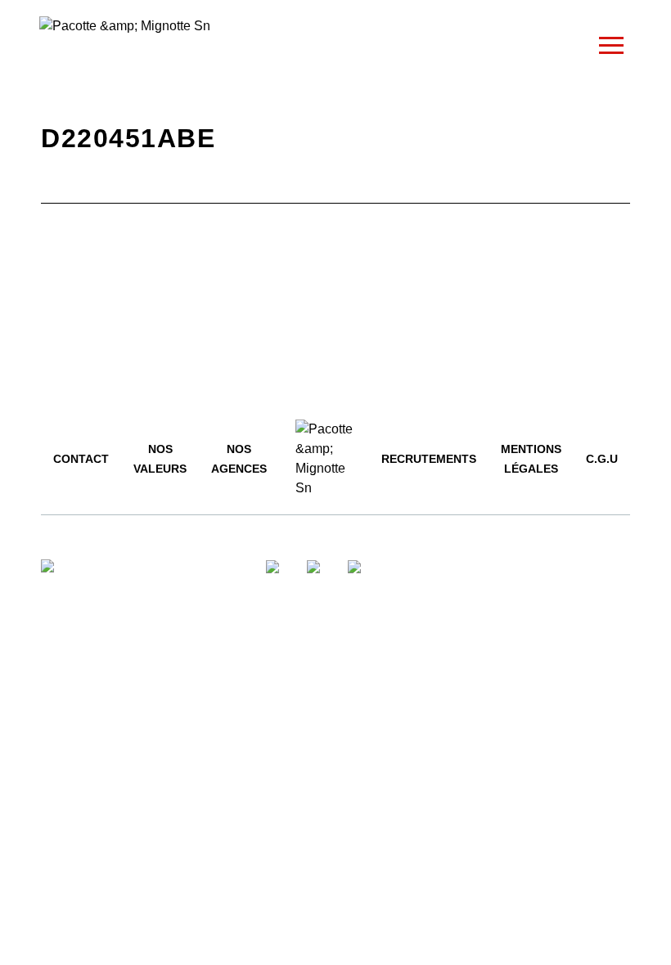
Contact (81, 458)
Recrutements (428, 458)
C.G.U (602, 458)
